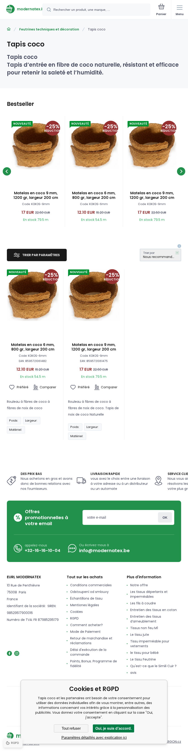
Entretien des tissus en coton (153, 610)
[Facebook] (9, 653)
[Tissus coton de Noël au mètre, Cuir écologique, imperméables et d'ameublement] (9, 29)
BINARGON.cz (171, 741)
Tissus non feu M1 (144, 628)
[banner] (21, 9)
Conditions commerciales (91, 585)
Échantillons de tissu (86, 598)
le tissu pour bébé (144, 652)
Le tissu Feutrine (143, 659)
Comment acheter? (86, 625)
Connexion (165, 517)
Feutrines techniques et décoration (49, 29)
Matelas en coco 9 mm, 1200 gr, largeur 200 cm (36, 195)
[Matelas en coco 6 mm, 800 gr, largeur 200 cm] (93, 145)
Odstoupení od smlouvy (89, 591)
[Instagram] (16, 653)
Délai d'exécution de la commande (88, 652)
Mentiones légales (84, 605)
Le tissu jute (139, 634)
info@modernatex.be (104, 550)
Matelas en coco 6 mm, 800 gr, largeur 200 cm (94, 195)
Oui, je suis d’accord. (113, 728)
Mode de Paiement (85, 631)
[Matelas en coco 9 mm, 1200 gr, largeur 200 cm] (35, 145)
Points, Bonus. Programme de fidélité (93, 663)
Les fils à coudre (143, 603)
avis (133, 672)
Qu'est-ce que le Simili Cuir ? (153, 666)
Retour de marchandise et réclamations (91, 640)
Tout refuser (71, 728)
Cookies (76, 611)
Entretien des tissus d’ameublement (145, 619)
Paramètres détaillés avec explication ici (94, 738)
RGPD (74, 618)
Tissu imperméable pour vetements (149, 643)
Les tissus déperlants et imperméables (149, 594)
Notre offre (139, 585)
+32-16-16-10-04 (42, 550)
